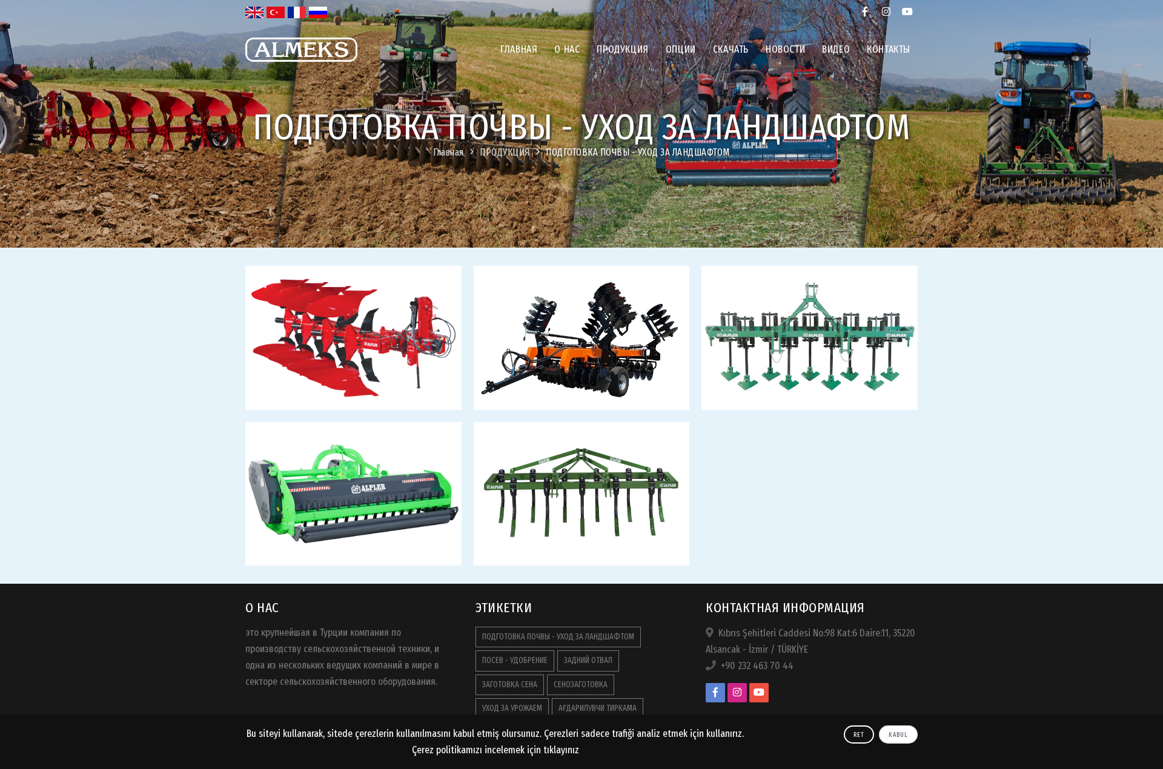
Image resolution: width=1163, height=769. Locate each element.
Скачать (731, 49)
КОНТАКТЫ (888, 49)
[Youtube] (907, 12)
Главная (518, 49)
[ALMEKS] (301, 70)
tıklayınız (561, 750)
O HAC (567, 49)
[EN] (254, 12)
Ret (858, 735)
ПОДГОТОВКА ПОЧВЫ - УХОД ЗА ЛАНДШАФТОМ (638, 152)
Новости (785, 49)
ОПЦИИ (681, 49)
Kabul (898, 735)
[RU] (318, 12)
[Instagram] (885, 12)
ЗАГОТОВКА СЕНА (509, 684)
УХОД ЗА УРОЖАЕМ (512, 708)
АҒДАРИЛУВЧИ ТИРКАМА (597, 708)
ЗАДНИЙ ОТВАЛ (588, 660)
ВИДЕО (836, 49)
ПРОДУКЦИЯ (622, 49)
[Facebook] (864, 12)
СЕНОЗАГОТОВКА (581, 684)
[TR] (276, 12)
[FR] (297, 12)
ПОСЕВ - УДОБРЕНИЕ (515, 660)
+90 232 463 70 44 (757, 665)
